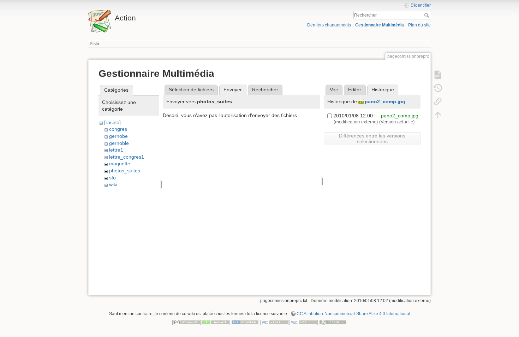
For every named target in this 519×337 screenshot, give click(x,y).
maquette (119, 163)
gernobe (118, 136)
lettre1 (116, 150)
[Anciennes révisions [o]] (438, 88)
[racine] (112, 122)
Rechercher (427, 15)
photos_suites (124, 170)
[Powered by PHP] (245, 321)
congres (118, 129)
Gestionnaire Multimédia (379, 25)
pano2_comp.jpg (385, 101)
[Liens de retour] (438, 101)
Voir (334, 89)
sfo (112, 177)
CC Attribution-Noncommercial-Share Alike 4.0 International (353, 313)
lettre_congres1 (126, 157)
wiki (113, 184)
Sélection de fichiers (191, 89)
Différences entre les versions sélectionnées (372, 138)
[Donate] (216, 321)
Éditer (354, 89)
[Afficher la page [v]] (438, 74)
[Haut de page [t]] (438, 115)
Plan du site (419, 25)
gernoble (119, 143)
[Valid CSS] (304, 321)
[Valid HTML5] (274, 321)
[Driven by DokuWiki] (333, 321)
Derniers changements (329, 25)
